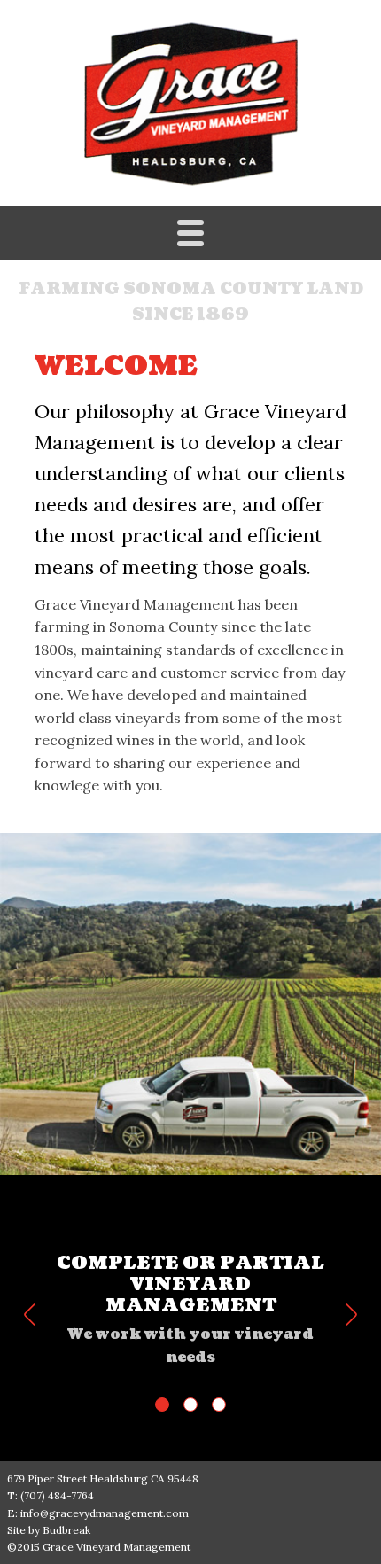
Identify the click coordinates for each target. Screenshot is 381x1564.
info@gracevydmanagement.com (104, 1513)
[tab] (162, 1404)
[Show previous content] (30, 1315)
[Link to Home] (191, 103)
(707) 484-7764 (57, 1495)
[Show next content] (351, 1315)
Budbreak (66, 1530)
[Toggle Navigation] (190, 233)
